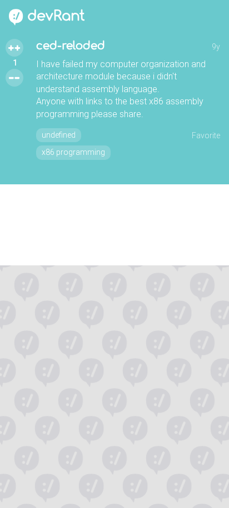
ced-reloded (70, 45)
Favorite (206, 135)
